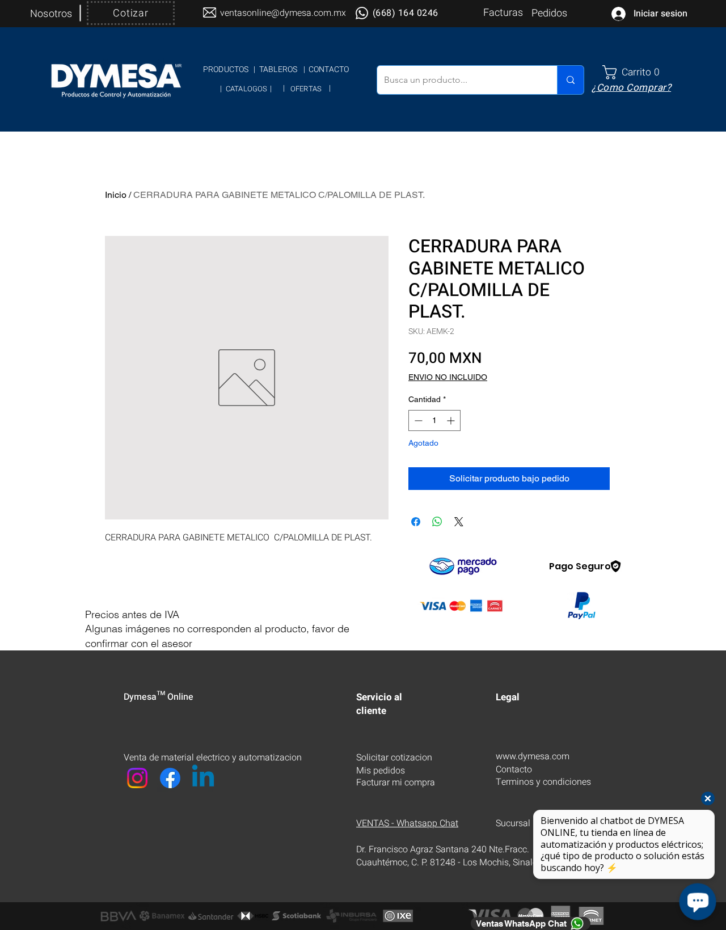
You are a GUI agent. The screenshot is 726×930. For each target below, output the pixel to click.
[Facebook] (170, 778)
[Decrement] (417, 420)
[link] (635, 72)
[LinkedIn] (203, 778)
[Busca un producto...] (570, 80)
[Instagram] (137, 778)
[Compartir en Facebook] (416, 522)
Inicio (115, 194)
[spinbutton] (434, 420)
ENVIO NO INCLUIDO (447, 377)
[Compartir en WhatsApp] (437, 522)
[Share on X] (459, 522)
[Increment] (452, 420)
